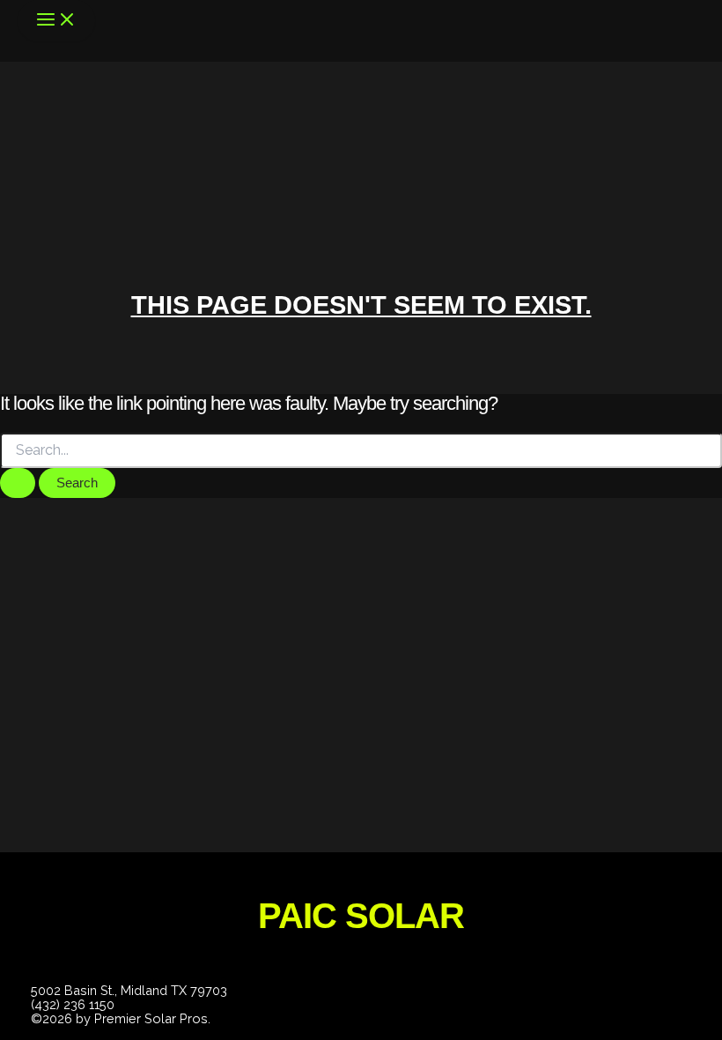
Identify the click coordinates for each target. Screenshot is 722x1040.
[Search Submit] (17, 483)
